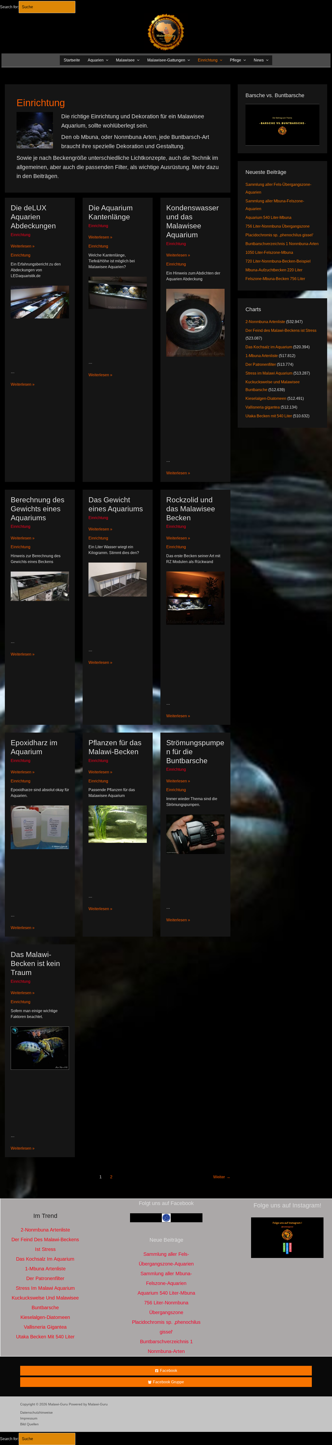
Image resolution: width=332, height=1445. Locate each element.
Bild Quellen (29, 1424)
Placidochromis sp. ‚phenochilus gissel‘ (279, 235)
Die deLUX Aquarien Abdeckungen (33, 217)
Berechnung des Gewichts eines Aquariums (37, 509)
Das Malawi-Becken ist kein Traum (35, 963)
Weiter (221, 1177)
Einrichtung (20, 235)
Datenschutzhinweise (36, 1412)
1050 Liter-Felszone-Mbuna (269, 252)
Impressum (28, 1418)
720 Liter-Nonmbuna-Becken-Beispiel (278, 261)
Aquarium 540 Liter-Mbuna (268, 217)
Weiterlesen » (23, 246)
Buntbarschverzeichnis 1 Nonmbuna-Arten (282, 244)
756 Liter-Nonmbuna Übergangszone (277, 226)
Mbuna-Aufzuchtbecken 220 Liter (273, 270)
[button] (106, 60)
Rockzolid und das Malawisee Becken (190, 509)
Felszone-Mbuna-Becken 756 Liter (275, 279)
